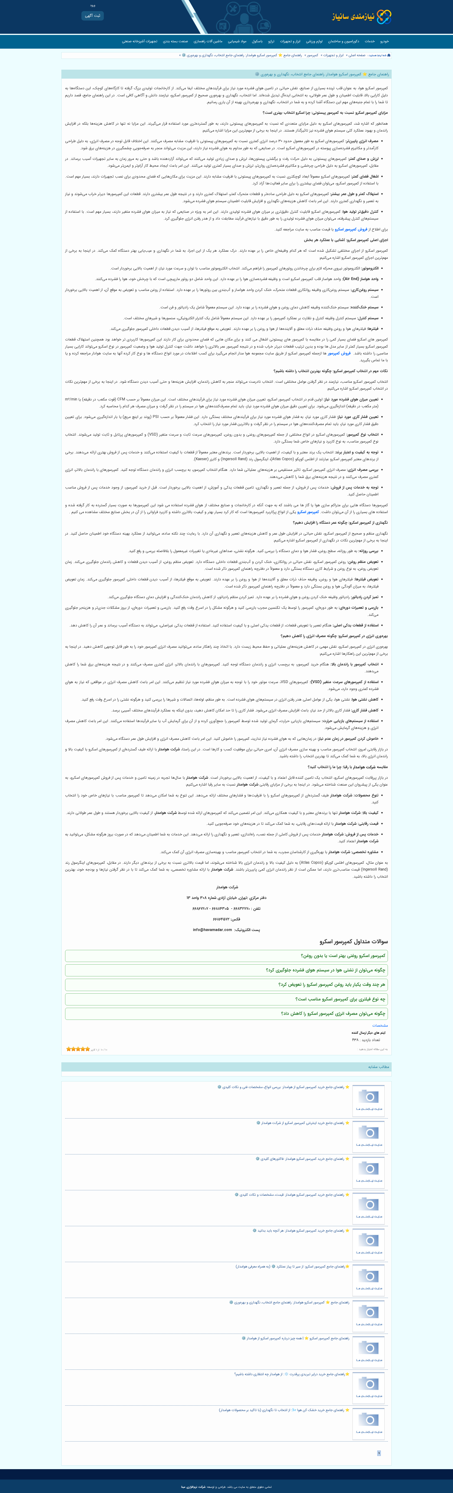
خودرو (384, 41)
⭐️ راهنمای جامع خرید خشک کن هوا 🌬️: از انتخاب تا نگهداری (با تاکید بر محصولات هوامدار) (284, 1410)
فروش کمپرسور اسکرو (351, 229)
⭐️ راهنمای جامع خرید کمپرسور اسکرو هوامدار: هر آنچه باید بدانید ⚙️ (300, 1231)
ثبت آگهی (92, 16)
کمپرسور (312, 55)
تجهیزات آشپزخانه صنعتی (139, 41)
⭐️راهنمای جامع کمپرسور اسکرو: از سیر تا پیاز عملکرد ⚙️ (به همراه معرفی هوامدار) (292, 1266)
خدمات (370, 41)
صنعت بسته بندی (175, 41)
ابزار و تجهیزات (290, 41)
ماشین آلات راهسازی (208, 41)
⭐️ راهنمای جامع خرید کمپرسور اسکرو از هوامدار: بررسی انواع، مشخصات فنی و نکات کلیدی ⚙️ (283, 1087)
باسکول (257, 41)
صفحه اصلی (356, 55)
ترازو (271, 41)
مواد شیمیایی (237, 41)
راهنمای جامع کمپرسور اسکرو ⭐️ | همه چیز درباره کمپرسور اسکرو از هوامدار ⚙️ (295, 1338)
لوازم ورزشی (314, 41)
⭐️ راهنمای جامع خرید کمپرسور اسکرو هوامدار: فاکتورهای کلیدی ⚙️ (302, 1159)
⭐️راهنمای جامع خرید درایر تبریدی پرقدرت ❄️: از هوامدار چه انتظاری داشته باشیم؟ (291, 1374)
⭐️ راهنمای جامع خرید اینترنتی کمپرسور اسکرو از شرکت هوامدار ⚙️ (302, 1123)
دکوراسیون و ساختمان (343, 41)
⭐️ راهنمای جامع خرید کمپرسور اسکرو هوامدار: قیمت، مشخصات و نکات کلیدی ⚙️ (292, 1195)
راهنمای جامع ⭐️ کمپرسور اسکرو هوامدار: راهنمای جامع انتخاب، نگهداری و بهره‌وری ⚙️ (241, 55)
